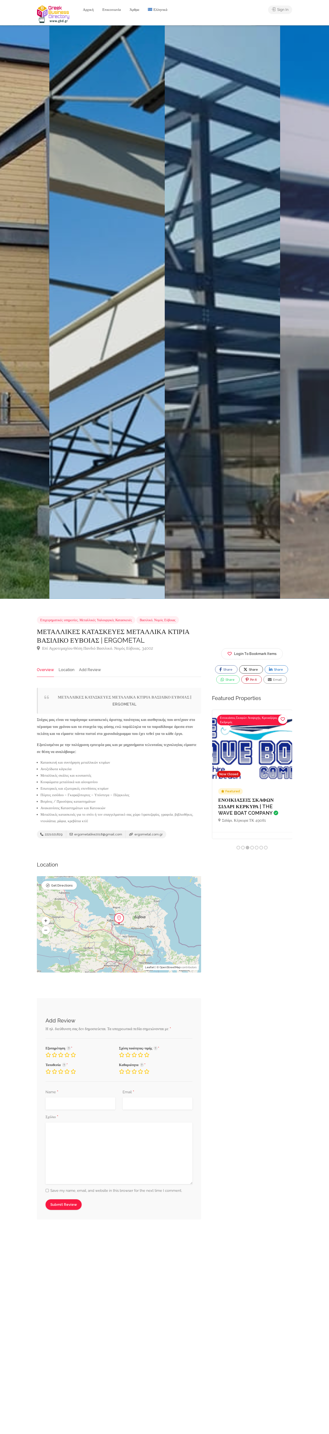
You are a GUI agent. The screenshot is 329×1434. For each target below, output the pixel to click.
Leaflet (150, 967)
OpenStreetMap (170, 967)
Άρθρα (134, 9)
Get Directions (61, 885)
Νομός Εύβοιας (165, 620)
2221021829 (53, 834)
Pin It (253, 679)
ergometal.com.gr (148, 834)
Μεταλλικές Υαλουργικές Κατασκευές (105, 620)
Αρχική (88, 9)
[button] (46, 921)
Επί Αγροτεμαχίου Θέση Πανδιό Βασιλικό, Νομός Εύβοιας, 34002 (97, 648)
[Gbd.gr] (53, 14)
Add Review (90, 669)
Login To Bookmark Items (255, 654)
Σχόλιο (52, 1117)
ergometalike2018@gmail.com (97, 834)
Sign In (282, 9)
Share (227, 669)
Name (52, 1092)
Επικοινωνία (111, 9)
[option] (222, 312)
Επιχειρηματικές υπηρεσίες (59, 620)
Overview (45, 669)
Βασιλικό (146, 620)
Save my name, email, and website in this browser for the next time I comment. (116, 1190)
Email (128, 1092)
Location (66, 669)
